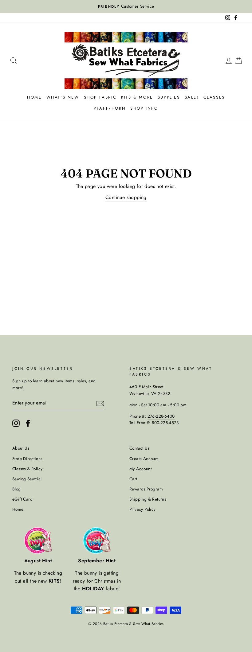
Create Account (144, 458)
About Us (20, 448)
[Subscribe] (100, 403)
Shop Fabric (100, 97)
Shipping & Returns (147, 499)
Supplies (169, 97)
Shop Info (144, 108)
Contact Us (139, 448)
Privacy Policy (142, 509)
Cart (133, 479)
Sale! (192, 97)
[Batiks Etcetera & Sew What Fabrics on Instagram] (16, 423)
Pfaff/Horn (110, 108)
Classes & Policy (27, 469)
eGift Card (22, 499)
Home (34, 97)
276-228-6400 (161, 416)
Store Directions (27, 458)
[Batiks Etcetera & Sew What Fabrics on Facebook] (28, 423)
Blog (16, 489)
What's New (62, 97)
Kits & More (137, 97)
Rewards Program (146, 489)
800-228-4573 (165, 423)
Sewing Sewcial (27, 479)
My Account (140, 469)
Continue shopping (126, 197)
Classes (214, 97)
